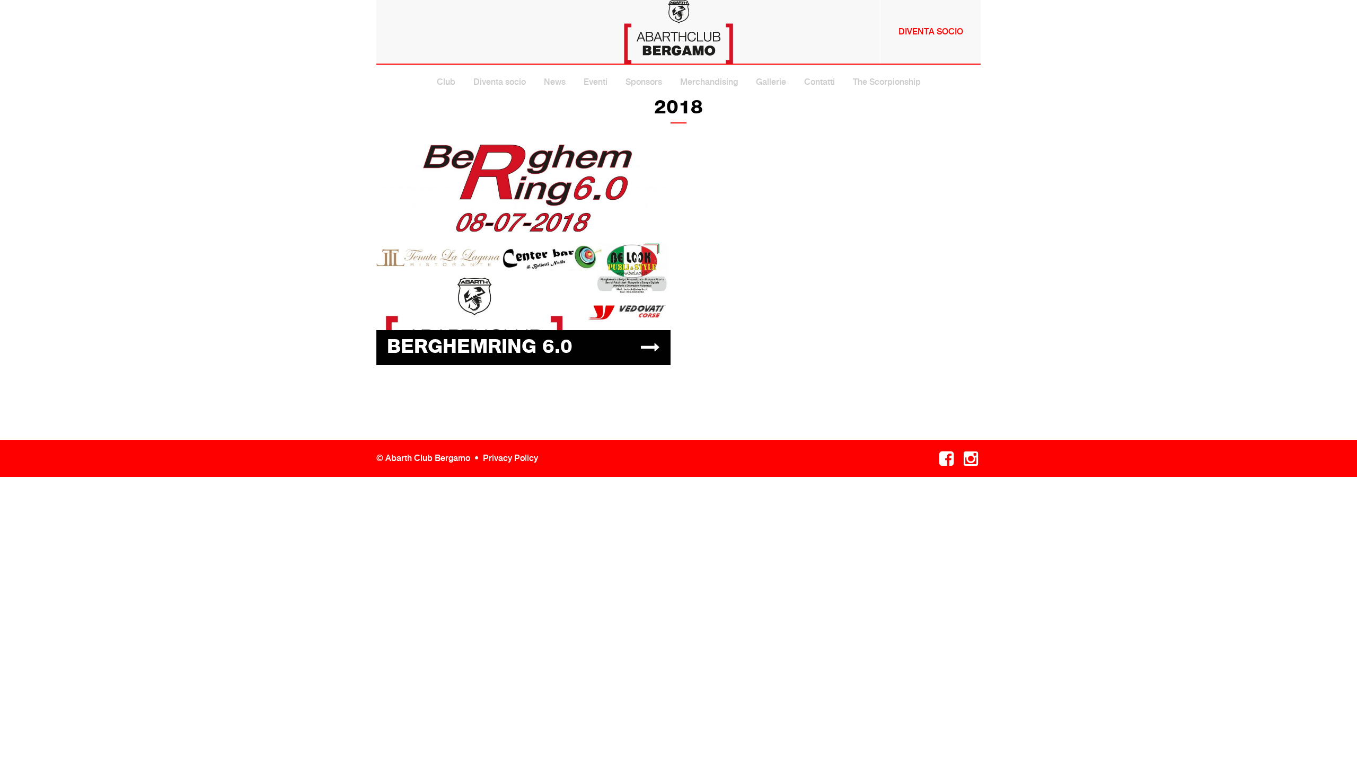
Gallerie (771, 82)
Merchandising (709, 82)
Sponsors (643, 82)
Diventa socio (930, 31)
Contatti (819, 82)
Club (446, 82)
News (555, 82)
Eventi (595, 82)
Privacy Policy (510, 458)
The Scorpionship (887, 82)
